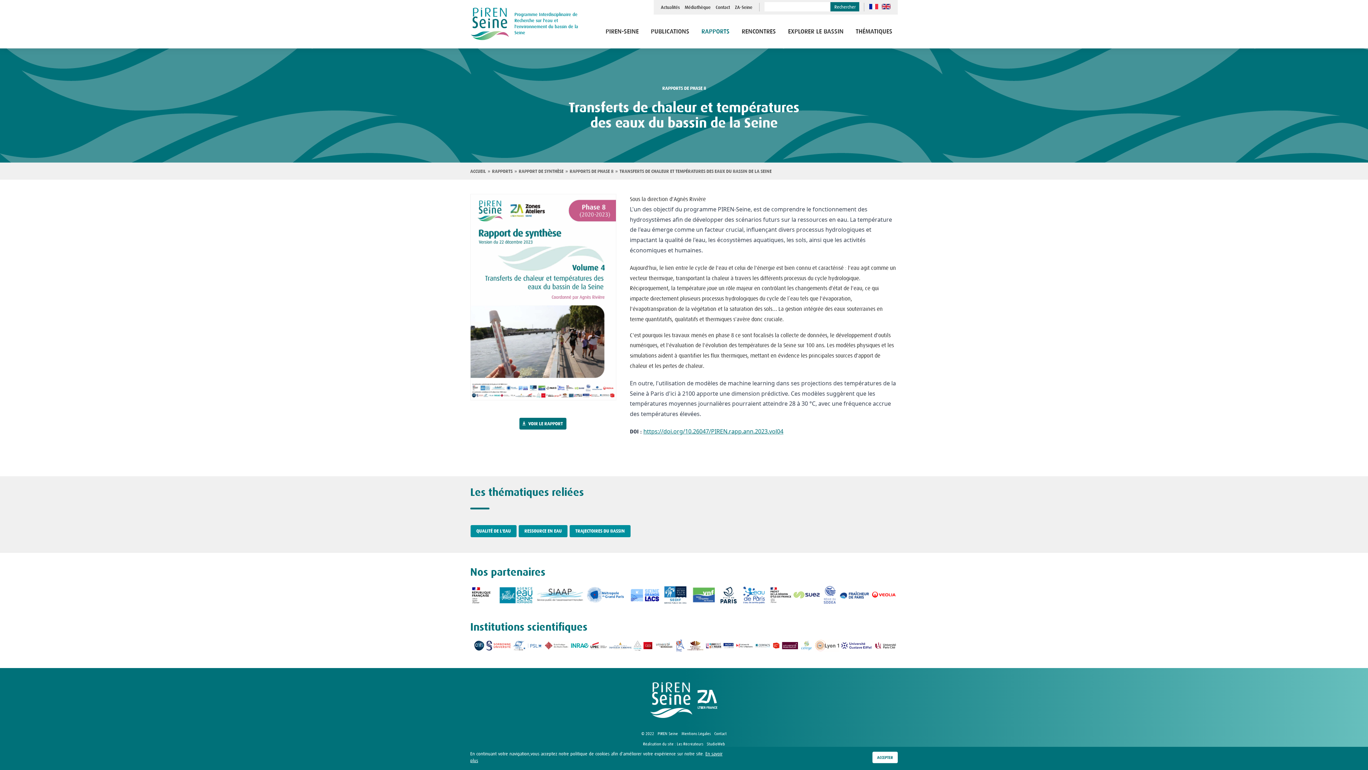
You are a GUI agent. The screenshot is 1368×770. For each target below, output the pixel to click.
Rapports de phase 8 (684, 88)
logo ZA (707, 700)
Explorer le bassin (816, 32)
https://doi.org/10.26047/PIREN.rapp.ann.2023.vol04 (713, 431)
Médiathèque (698, 7)
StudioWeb (716, 744)
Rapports (502, 171)
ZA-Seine (743, 7)
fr (873, 6)
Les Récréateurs (690, 744)
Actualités (670, 7)
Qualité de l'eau (493, 531)
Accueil (478, 171)
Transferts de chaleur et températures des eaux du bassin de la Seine (696, 171)
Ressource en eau (543, 531)
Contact (723, 7)
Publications (670, 32)
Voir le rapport (545, 424)
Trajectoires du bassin (600, 531)
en (886, 6)
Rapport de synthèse (541, 171)
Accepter (885, 757)
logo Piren (671, 700)
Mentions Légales (696, 734)
